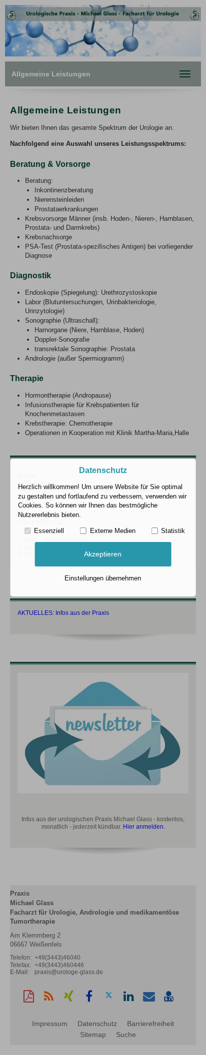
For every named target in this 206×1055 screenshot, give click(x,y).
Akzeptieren (103, 554)
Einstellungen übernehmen (102, 578)
